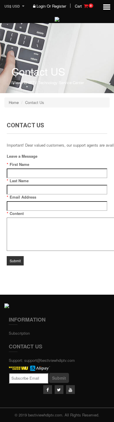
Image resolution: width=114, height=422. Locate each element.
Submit (59, 378)
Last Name (18, 180)
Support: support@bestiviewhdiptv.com (42, 360)
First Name (18, 164)
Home (14, 102)
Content (15, 213)
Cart (83, 6)
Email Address (21, 197)
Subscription (19, 333)
